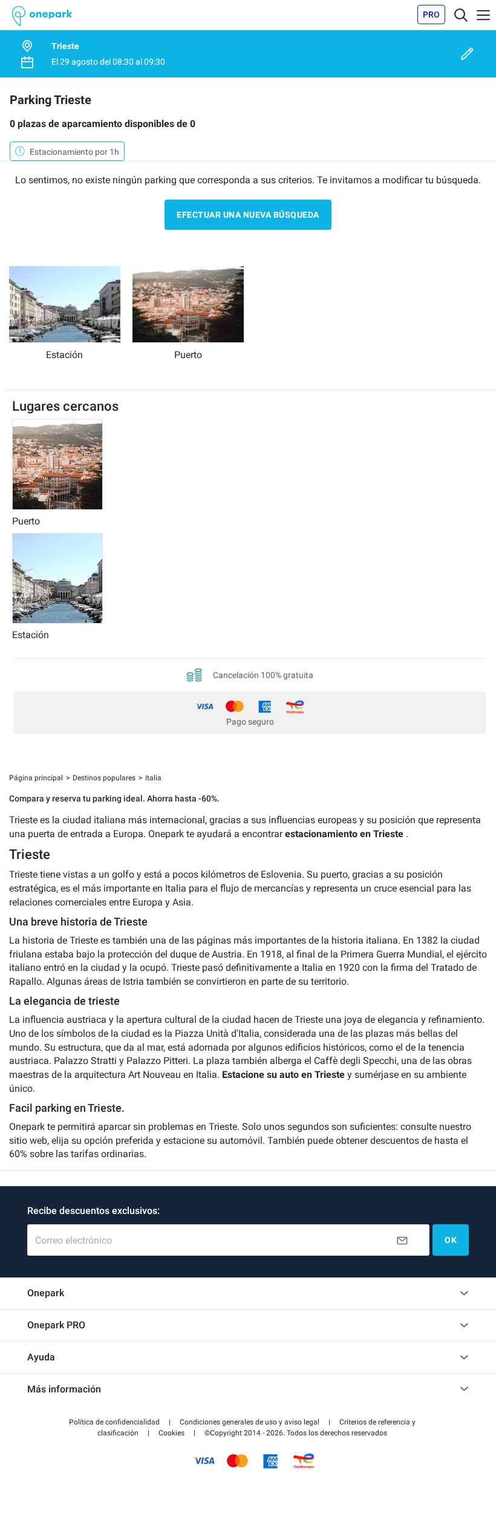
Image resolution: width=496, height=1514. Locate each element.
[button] (114, 1422)
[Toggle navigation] (461, 14)
